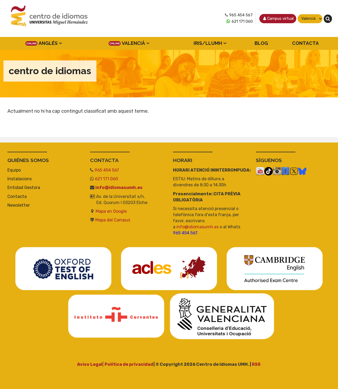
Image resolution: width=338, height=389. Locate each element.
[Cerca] (328, 19)
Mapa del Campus (112, 219)
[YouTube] (260, 170)
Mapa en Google (111, 211)
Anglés (48, 43)
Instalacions (19, 178)
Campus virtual (280, 18)
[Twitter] (294, 170)
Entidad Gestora (23, 187)
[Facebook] (285, 170)
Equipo (14, 170)
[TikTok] (268, 170)
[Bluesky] (302, 170)
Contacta (305, 43)
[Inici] (49, 18)
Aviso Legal (89, 364)
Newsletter (18, 205)
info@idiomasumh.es (119, 187)
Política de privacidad (129, 364)
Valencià (133, 43)
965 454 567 (241, 15)
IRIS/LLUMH (208, 43)
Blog (261, 43)
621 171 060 (242, 21)
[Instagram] (277, 170)
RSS (256, 364)
